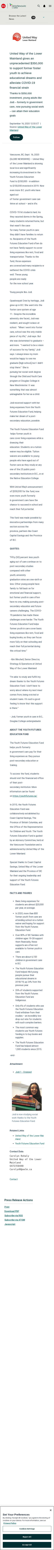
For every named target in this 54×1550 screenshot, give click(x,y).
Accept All (27, 1545)
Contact (14, 1179)
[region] (27, 1528)
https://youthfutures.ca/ (25, 796)
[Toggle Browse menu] (43, 17)
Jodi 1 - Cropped (23, 1072)
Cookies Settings (27, 1529)
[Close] (51, 1510)
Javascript (9, 1224)
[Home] (13, 5)
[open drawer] (50, 6)
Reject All (27, 1537)
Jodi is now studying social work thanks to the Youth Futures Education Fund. (25, 1117)
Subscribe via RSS (13, 1215)
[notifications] (44, 6)
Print (6, 1207)
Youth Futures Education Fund (29, 1143)
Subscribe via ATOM (14, 1220)
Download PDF (11, 1211)
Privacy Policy (9, 1523)
